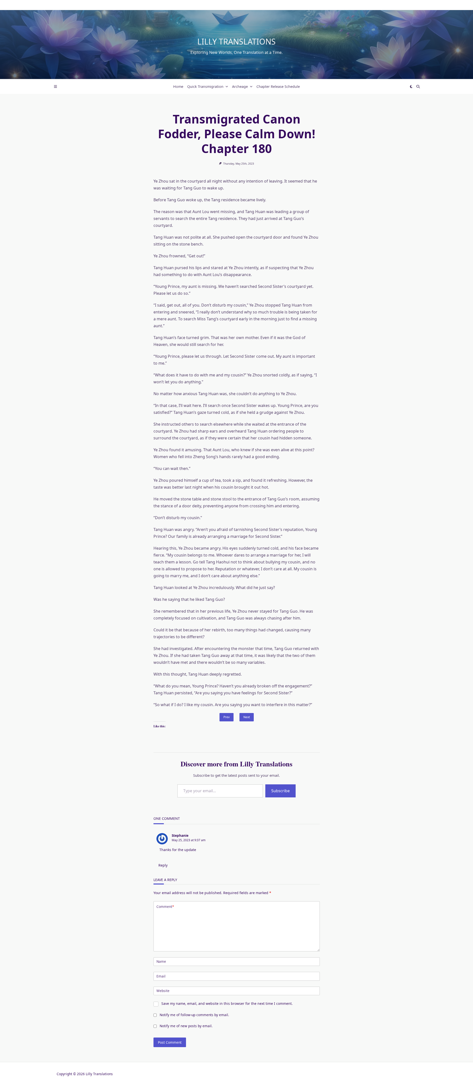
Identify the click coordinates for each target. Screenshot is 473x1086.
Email (161, 976)
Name (161, 961)
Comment (165, 906)
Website (162, 990)
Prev (226, 717)
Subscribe (280, 790)
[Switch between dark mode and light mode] (411, 86)
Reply (163, 865)
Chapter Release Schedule (278, 86)
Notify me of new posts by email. (186, 1026)
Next (246, 717)
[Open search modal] (418, 86)
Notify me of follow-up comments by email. (194, 1014)
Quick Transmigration (205, 86)
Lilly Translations (236, 41)
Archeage (240, 86)
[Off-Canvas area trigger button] (55, 86)
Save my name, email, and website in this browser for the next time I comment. (227, 1003)
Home (178, 86)
